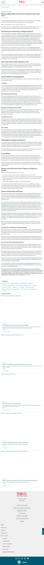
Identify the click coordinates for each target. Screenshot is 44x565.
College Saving (24, 289)
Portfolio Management (7, 289)
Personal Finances (6, 11)
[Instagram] (22, 558)
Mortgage (35, 285)
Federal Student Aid (13, 266)
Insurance (31, 283)
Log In (3, 2)
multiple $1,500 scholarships (14, 221)
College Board (26, 35)
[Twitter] (19, 558)
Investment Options (29, 287)
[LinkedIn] (25, 558)
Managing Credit (5, 283)
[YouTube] (28, 558)
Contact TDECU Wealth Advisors (32, 257)
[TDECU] (22, 494)
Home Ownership (23, 283)
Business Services (27, 285)
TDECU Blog (4, 323)
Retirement (15, 287)
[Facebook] (16, 558)
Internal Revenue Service (29, 264)
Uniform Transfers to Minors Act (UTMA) (21, 119)
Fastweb (34, 196)
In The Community (33, 289)
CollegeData (9, 66)
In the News (21, 287)
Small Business (16, 289)
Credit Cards (19, 285)
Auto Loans (4, 291)
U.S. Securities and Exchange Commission (28, 263)
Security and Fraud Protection (8, 285)
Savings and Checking (6, 287)
